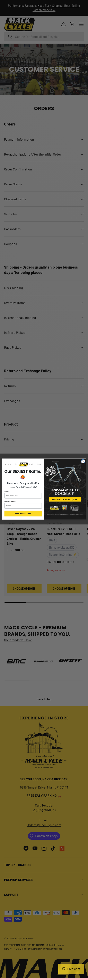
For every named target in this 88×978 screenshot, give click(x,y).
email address (10, 501)
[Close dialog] (83, 461)
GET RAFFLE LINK (23, 513)
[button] (23, 464)
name (7, 491)
